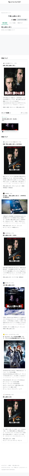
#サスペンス (12, 107)
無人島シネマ (7, 282)
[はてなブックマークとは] (10, 113)
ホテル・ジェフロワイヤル (10, 334)
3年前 (11, 193)
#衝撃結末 (21, 277)
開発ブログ (16, 467)
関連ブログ (20, 22)
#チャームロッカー (16, 186)
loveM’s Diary (7, 233)
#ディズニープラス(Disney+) (18, 380)
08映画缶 (7, 193)
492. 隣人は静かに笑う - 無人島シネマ (9, 119)
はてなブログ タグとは (5, 467)
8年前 (12, 394)
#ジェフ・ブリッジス (17, 225)
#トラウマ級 (15, 277)
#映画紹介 (10, 187)
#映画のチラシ (15, 227)
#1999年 (5, 326)
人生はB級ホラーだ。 (9, 63)
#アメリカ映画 (11, 326)
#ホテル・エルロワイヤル (8, 385)
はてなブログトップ (23, 467)
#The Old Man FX (7, 380)
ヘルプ (12, 467)
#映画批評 (5, 187)
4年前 (13, 233)
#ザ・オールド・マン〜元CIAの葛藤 (11, 381)
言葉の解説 (4, 22)
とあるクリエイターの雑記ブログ (11, 141)
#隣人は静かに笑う (20, 107)
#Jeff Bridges (16, 383)
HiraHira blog (7, 394)
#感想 (7, 107)
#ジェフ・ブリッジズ (7, 440)
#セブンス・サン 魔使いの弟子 (10, 387)
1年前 (15, 63)
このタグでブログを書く (22, 19)
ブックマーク (4, 117)
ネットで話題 (12, 22)
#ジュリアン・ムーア (17, 388)
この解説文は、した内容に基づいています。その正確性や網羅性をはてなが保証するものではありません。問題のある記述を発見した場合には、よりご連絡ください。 (8, 30)
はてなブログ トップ (7, 12)
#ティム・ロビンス (7, 227)
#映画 (4, 107)
